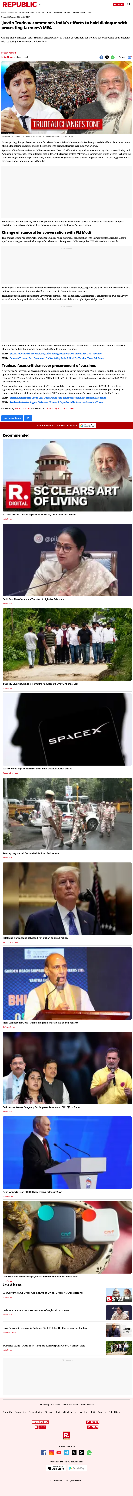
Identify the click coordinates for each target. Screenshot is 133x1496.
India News (7, 57)
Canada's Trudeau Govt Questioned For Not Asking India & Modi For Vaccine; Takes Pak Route (57, 358)
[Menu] (127, 4)
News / (4, 12)
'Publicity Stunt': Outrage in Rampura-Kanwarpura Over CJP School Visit (40, 684)
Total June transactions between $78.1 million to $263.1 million (35, 938)
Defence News (9, 1027)
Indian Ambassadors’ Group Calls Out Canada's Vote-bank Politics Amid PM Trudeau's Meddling (58, 397)
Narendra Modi (12, 418)
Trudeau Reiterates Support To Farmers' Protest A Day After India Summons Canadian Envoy (56, 402)
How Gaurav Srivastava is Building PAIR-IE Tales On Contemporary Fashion (45, 1328)
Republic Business (10, 773)
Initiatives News (9, 1332)
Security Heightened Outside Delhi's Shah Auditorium (31, 853)
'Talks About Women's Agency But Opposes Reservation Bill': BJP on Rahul (41, 1107)
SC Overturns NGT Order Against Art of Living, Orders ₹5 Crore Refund (39, 514)
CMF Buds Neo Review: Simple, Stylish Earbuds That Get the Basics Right (40, 1276)
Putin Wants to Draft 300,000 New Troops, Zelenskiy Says (32, 1192)
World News (8, 1196)
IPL (28, 418)
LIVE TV (120, 4)
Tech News (7, 1281)
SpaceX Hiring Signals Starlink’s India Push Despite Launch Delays (37, 768)
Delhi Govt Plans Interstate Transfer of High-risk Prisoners (33, 599)
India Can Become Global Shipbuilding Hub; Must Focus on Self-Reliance (40, 1022)
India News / (13, 12)
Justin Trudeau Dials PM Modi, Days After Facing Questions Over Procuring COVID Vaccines (56, 353)
